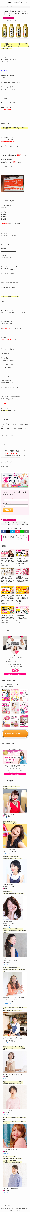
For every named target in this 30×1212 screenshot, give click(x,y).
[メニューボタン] (3, 3)
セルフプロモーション (20, 522)
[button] (3, 531)
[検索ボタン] (27, 3)
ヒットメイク (15, 524)
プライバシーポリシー (20, 1205)
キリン (12, 522)
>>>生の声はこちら (8, 817)
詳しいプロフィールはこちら (15, 674)
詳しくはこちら (15, 774)
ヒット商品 (22, 524)
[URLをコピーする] (26, 531)
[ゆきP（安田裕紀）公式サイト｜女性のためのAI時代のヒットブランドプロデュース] (15, 3)
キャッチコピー (11, 18)
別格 (27, 524)
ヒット (9, 524)
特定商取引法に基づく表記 (10, 1205)
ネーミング (4, 524)
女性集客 (5, 18)
